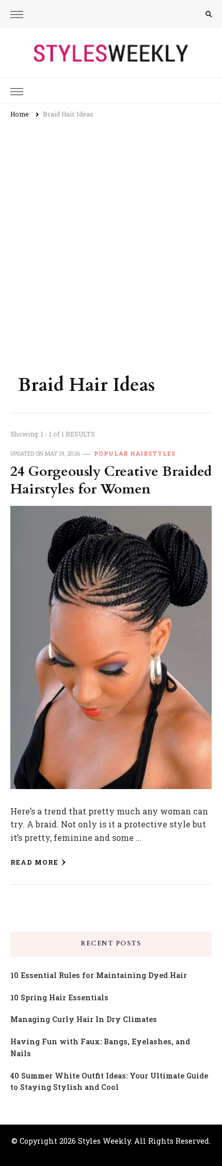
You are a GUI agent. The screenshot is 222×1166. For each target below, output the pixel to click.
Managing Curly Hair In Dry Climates (83, 1019)
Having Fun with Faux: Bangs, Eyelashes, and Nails (100, 1047)
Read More (34, 862)
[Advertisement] (111, 241)
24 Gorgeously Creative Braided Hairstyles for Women (111, 480)
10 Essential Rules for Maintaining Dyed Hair (98, 975)
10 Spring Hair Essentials (59, 997)
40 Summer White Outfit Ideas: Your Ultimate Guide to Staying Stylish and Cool (109, 1081)
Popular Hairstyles (135, 453)
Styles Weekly (104, 1141)
